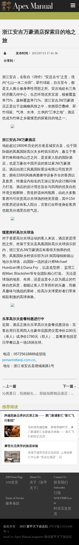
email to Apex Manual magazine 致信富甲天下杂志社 (37, 536)
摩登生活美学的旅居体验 (21, 445)
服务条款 (14, 501)
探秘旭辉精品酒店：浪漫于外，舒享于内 (58, 393)
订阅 (59, 490)
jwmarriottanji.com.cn (18, 360)
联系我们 (61, 480)
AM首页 (14, 480)
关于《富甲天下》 (38, 483)
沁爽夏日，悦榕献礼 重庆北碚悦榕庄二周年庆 (21, 393)
